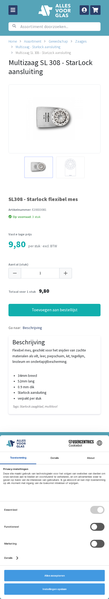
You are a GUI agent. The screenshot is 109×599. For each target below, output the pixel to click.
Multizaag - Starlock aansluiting (38, 47)
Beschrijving (32, 327)
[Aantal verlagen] (14, 273)
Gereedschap (58, 41)
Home (12, 41)
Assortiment (32, 41)
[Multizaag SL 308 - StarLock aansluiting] (38, 167)
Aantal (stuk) (18, 264)
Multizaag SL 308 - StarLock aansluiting (43, 53)
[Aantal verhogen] (65, 273)
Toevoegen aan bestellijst (55, 309)
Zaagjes (81, 41)
